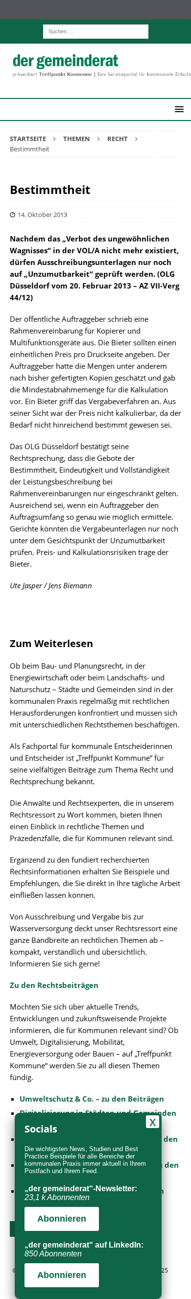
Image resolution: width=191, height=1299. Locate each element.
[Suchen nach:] (95, 30)
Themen (76, 138)
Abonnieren (61, 1219)
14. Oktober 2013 (42, 214)
